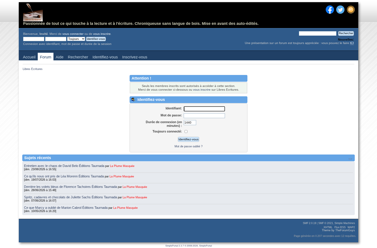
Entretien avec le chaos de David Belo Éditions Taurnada (64, 166)
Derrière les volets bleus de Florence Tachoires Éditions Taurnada (71, 187)
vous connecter (73, 34)
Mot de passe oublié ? (188, 146)
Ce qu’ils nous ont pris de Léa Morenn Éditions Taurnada (64, 176)
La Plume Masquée (122, 166)
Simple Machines (344, 223)
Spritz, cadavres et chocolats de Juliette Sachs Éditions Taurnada (71, 197)
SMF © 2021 (325, 223)
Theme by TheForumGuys (338, 230)
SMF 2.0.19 (309, 223)
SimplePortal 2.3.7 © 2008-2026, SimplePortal (188, 246)
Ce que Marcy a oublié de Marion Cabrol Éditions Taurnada (66, 207)
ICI (352, 43)
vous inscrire (102, 34)
